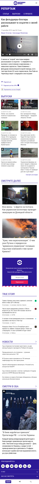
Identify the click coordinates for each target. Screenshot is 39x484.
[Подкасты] (29, 466)
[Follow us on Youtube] (12, 466)
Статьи (6, 14)
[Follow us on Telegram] (20, 466)
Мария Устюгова (6, 33)
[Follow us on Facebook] (3, 466)
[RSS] (25, 466)
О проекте (28, 14)
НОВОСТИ (7, 341)
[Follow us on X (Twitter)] (7, 466)
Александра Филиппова (20, 33)
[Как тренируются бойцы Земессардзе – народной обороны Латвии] (29, 104)
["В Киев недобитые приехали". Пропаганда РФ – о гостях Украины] (19, 410)
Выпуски (16, 14)
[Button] (6, 82)
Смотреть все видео (32, 175)
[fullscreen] (36, 54)
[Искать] (31, 481)
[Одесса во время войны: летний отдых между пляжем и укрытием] (9, 153)
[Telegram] (20, 481)
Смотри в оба (10, 386)
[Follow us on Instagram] (16, 466)
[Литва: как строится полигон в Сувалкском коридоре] (9, 104)
